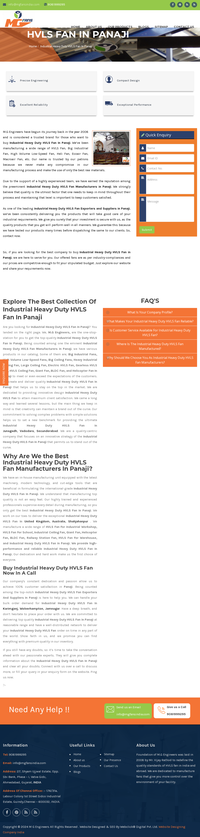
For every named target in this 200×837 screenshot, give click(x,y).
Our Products (120, 26)
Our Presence (112, 760)
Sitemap (161, 26)
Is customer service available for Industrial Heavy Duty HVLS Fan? (150, 332)
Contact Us (184, 26)
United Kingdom (36, 521)
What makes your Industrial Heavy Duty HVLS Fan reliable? (150, 321)
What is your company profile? (150, 312)
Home (75, 26)
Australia (58, 521)
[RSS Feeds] (187, 4)
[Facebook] (172, 4)
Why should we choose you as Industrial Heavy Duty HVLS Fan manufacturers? (150, 360)
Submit (147, 229)
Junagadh (10, 431)
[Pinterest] (180, 4)
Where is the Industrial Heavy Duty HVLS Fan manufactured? (150, 346)
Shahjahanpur (78, 521)
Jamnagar (52, 608)
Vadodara (27, 431)
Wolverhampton (31, 608)
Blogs (143, 26)
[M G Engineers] (19, 19)
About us (94, 26)
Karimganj (10, 608)
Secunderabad (47, 431)
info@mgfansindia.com (23, 4)
